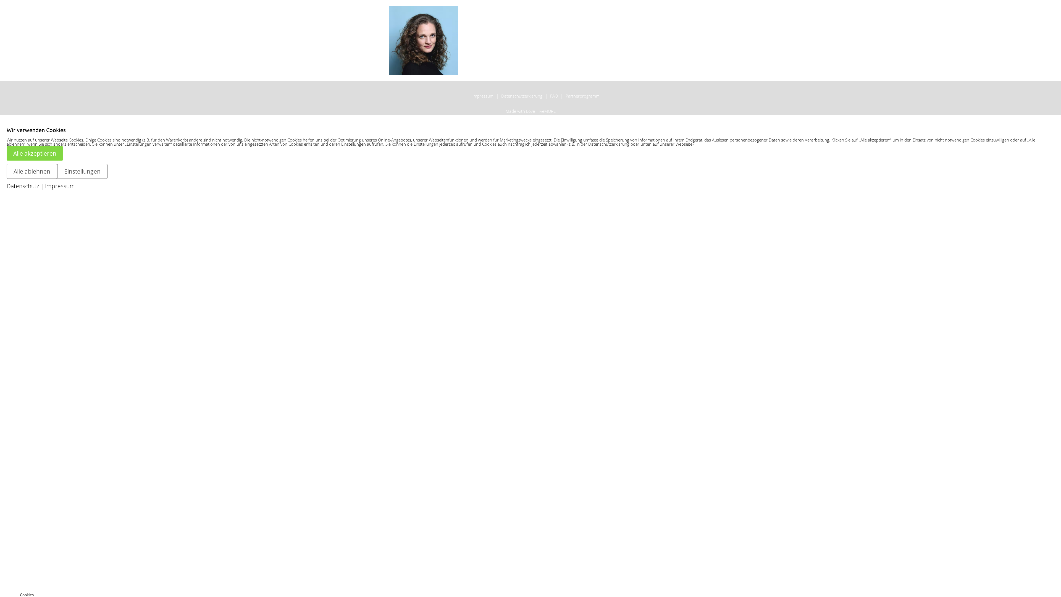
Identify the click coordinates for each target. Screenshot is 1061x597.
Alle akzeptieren (34, 153)
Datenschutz (23, 186)
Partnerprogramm (583, 96)
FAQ (554, 96)
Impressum (482, 96)
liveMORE (547, 111)
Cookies (27, 594)
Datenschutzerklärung (521, 96)
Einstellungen (82, 171)
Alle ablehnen (32, 171)
